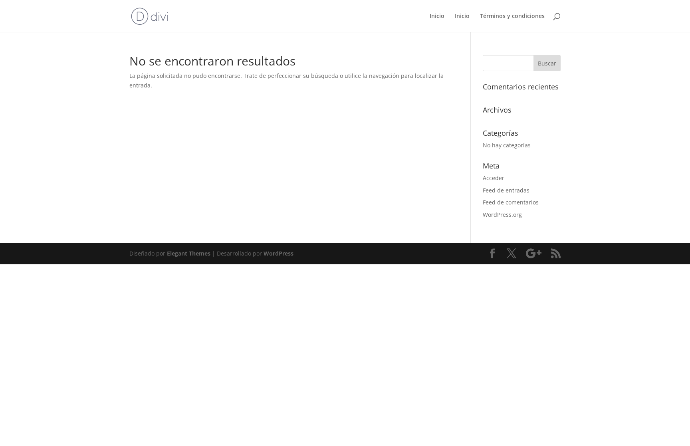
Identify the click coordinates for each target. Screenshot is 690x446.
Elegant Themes (188, 253)
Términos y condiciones (512, 16)
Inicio (437, 16)
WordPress (278, 253)
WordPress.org (502, 214)
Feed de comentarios (511, 202)
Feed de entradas (506, 190)
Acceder (493, 178)
